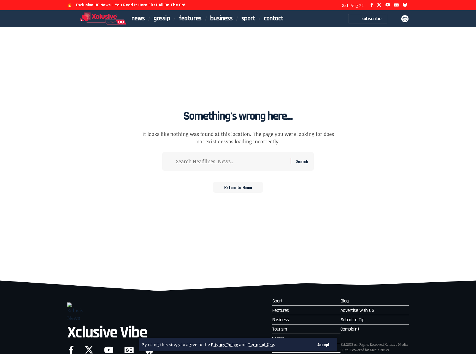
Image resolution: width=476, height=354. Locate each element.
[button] (323, 344)
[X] (379, 5)
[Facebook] (371, 5)
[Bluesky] (405, 5)
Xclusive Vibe (107, 332)
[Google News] (396, 5)
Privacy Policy (224, 344)
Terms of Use (261, 344)
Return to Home (238, 187)
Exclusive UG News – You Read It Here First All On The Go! (130, 5)
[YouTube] (387, 5)
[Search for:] (231, 161)
